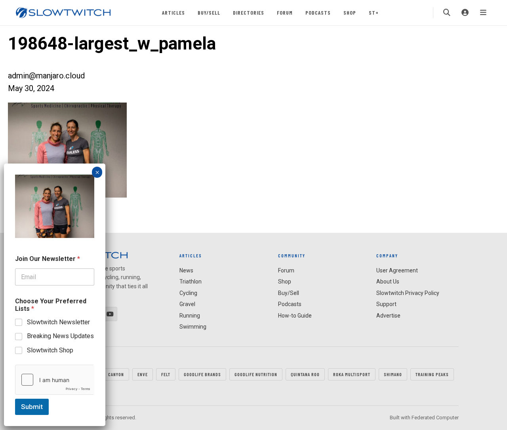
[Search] (447, 13)
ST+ (374, 12)
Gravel (187, 304)
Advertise (388, 315)
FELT (165, 374)
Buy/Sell (209, 12)
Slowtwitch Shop (50, 350)
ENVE (142, 374)
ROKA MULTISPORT (351, 374)
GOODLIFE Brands (202, 374)
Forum (285, 12)
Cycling (188, 293)
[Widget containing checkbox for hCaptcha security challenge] (54, 380)
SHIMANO (393, 374)
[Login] (465, 13)
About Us (387, 281)
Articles (173, 12)
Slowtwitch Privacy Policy (407, 293)
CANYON (116, 374)
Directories (248, 12)
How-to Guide (295, 315)
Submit (32, 407)
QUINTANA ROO (305, 374)
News (186, 270)
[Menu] (483, 13)
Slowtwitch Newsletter (58, 322)
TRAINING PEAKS (432, 374)
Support (386, 304)
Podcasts (318, 12)
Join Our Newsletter (47, 259)
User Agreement (397, 270)
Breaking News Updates (60, 336)
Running (189, 315)
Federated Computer (435, 417)
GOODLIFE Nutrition (255, 374)
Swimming (192, 326)
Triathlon (190, 281)
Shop (349, 12)
